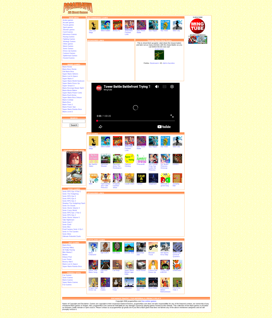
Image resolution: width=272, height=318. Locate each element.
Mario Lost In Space (70, 76)
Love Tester (67, 259)
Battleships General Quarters (177, 254)
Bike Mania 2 (67, 252)
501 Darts (116, 253)
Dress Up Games (69, 51)
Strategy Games (69, 41)
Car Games (66, 275)
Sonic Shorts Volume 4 (71, 208)
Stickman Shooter (104, 165)
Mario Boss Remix (69, 69)
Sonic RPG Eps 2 (69, 215)
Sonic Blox (66, 227)
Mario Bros (66, 102)
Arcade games (68, 22)
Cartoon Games (68, 53)
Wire (90, 184)
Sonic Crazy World (69, 210)
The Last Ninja (92, 31)
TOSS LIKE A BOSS (164, 271)
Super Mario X (67, 79)
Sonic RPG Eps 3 (69, 201)
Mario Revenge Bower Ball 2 (73, 88)
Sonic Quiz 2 (67, 222)
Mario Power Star (69, 107)
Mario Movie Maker (69, 90)
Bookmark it (154, 63)
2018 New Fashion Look (129, 32)
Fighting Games (68, 39)
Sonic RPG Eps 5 (69, 196)
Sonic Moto (66, 234)
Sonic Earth (66, 224)
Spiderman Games (69, 56)
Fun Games (67, 285)
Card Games (67, 32)
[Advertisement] (110, 61)
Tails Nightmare (68, 220)
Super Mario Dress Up (71, 83)
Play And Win (104, 271)
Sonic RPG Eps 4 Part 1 (71, 191)
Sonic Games (67, 48)
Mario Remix (67, 67)
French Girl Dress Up (152, 271)
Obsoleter (128, 288)
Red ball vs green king (165, 185)
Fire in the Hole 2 (176, 289)
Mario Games (67, 46)
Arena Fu (116, 30)
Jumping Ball (176, 185)
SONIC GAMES (74, 189)
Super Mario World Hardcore (73, 81)
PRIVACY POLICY (154, 298)
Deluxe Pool (67, 257)
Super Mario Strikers (70, 74)
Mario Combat (67, 100)
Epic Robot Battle (141, 31)
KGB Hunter (141, 270)
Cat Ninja (116, 270)
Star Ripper (153, 30)
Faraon (139, 184)
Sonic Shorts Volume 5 (71, 217)
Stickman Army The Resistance (117, 166)
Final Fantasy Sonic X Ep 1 (72, 229)
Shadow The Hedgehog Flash (73, 203)
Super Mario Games (70, 282)
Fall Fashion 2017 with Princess (105, 185)
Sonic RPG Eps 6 (69, 198)
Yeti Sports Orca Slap (164, 254)
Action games (67, 20)
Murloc (65, 255)
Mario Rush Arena (69, 95)
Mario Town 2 (67, 104)
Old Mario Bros (68, 71)
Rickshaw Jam (140, 254)
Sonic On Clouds (68, 206)
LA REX (175, 164)
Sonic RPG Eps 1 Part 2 (71, 213)
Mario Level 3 (67, 112)
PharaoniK (141, 164)
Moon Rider (152, 288)
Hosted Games (69, 58)
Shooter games (68, 30)
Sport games (67, 27)
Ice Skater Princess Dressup (165, 166)
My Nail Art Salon (93, 165)
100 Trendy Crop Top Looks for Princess (153, 167)
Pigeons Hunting (128, 165)
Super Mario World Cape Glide (129, 272)
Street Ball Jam (140, 289)
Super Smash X (68, 86)
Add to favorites (169, 63)
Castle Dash (129, 184)
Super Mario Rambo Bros (72, 109)
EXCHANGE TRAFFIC (120, 298)
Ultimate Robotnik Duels (71, 236)
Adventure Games (69, 34)
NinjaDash (153, 184)
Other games (67, 44)
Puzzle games (68, 25)
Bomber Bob (129, 253)
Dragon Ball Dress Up (93, 289)
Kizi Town (164, 30)
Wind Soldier (105, 30)
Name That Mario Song (93, 271)
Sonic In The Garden (70, 232)
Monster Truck (151, 254)
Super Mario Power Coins (72, 93)
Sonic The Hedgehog (70, 194)
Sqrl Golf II (105, 253)
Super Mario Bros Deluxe (72, 97)
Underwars (177, 270)
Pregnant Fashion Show (116, 185)
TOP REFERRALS (137, 298)
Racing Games (68, 37)
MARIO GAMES (74, 64)
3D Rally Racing (68, 250)
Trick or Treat (116, 289)
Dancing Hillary (68, 247)
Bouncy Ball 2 (67, 262)
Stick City (176, 30)
